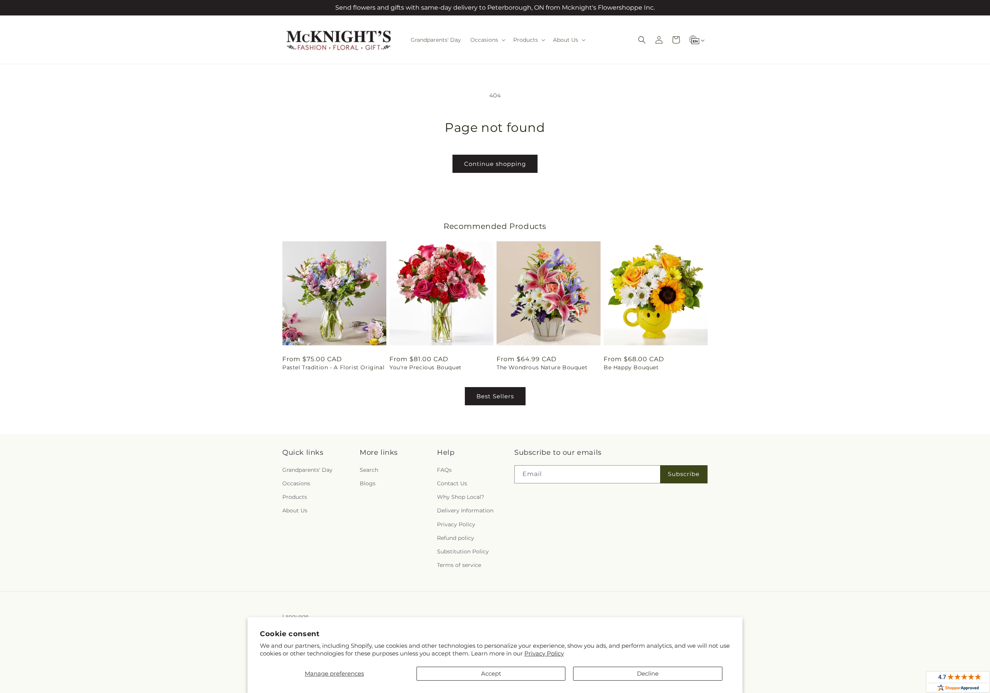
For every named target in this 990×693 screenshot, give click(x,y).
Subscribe (684, 474)
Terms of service (459, 565)
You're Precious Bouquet (425, 367)
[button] (487, 40)
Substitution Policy (463, 551)
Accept (491, 673)
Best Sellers (495, 396)
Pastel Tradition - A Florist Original (333, 367)
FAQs (444, 469)
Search (369, 469)
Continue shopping (495, 163)
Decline (648, 673)
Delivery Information (465, 510)
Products (294, 496)
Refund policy (455, 537)
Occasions (296, 483)
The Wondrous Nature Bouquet (542, 367)
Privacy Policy (544, 653)
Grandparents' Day (307, 469)
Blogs (368, 483)
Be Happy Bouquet (631, 367)
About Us (294, 510)
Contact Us (452, 483)
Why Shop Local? (460, 496)
